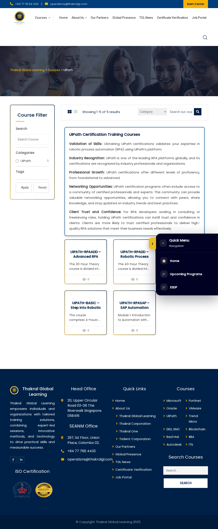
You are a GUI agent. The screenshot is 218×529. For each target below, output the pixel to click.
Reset (43, 187)
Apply (25, 187)
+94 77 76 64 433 (26, 4)
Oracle (171, 408)
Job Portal (199, 17)
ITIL (191, 444)
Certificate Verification (172, 17)
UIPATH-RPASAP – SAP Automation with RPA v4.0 (134, 307)
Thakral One (128, 431)
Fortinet (195, 400)
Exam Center (195, 4)
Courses (41, 17)
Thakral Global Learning (137, 416)
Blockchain (197, 429)
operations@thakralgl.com (68, 4)
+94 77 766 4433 (81, 451)
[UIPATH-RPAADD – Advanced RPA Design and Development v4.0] (69, 242)
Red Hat (172, 437)
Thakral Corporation (135, 423)
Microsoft (173, 400)
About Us (78, 17)
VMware (195, 408)
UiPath (26, 161)
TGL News (146, 17)
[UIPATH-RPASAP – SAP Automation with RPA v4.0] (118, 293)
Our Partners (100, 17)
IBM (191, 437)
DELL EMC (173, 429)
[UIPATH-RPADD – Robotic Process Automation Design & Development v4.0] (118, 242)
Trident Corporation (135, 439)
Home (63, 17)
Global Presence (124, 17)
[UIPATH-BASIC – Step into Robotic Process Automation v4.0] (69, 293)
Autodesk (174, 444)
